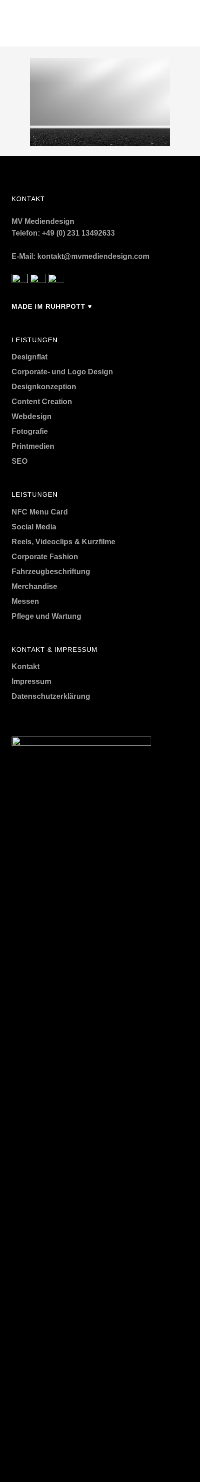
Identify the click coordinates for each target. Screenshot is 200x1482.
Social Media (34, 527)
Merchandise (34, 586)
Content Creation (42, 402)
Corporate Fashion (45, 557)
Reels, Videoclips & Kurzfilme (63, 542)
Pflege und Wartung (46, 616)
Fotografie (30, 431)
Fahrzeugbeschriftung (51, 571)
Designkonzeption (44, 387)
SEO (19, 461)
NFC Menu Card (40, 512)
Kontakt (26, 666)
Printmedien (33, 446)
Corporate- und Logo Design (62, 372)
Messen (25, 601)
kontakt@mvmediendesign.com (93, 256)
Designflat (29, 357)
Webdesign (32, 416)
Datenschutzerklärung (51, 696)
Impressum (31, 681)
